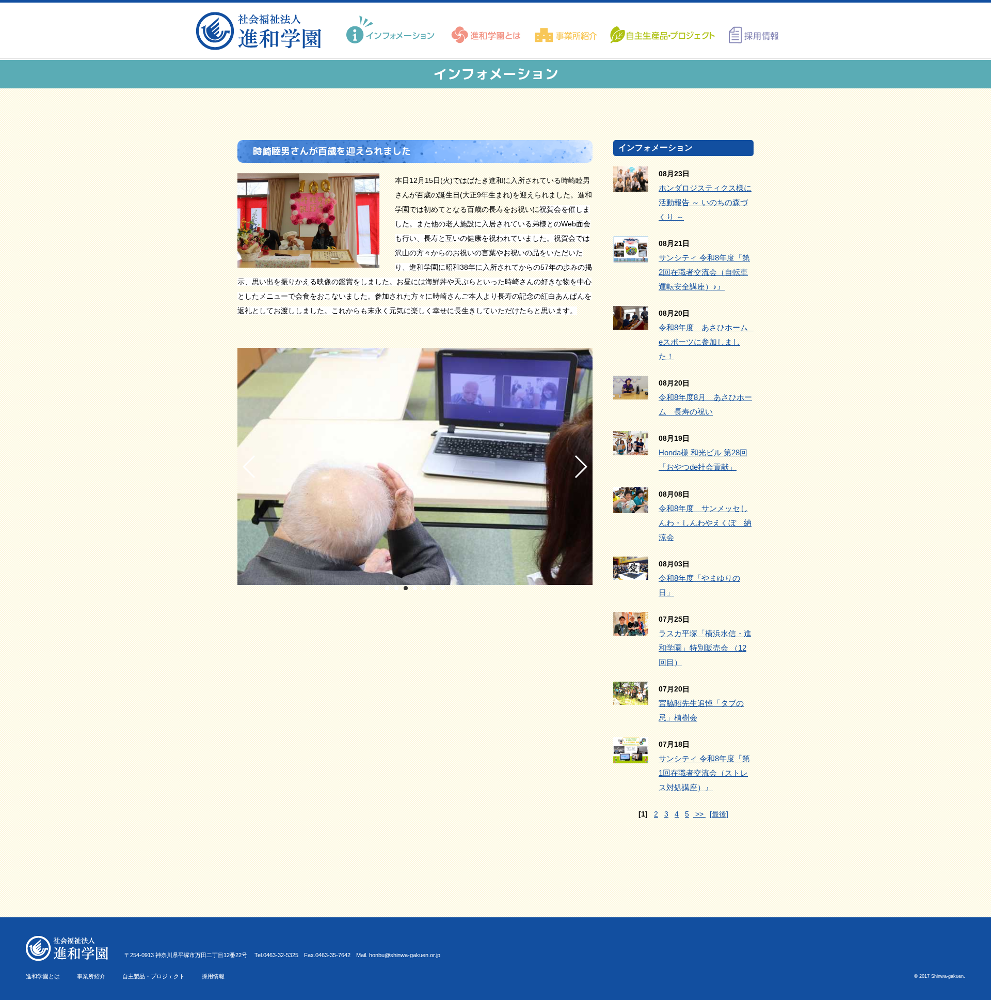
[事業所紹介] (566, 30)
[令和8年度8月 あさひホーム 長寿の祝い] (630, 392)
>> (699, 814)
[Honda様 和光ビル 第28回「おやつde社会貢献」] (630, 448)
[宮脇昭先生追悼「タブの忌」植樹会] (630, 698)
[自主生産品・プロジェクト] (661, 30)
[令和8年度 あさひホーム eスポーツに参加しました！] (630, 322)
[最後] (719, 814)
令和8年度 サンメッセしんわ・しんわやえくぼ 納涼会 (705, 523)
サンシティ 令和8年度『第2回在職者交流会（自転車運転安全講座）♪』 (704, 272)
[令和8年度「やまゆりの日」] (630, 572)
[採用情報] (750, 30)
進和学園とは (43, 976)
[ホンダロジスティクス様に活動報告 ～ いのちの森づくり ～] (630, 184)
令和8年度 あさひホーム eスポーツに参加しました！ (707, 342)
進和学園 (262, 31)
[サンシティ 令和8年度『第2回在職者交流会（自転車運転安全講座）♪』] (630, 255)
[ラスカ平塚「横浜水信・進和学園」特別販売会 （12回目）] (630, 628)
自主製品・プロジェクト (153, 976)
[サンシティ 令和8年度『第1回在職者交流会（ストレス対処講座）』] (630, 756)
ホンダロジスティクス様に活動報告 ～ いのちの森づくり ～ (705, 202)
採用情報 (213, 976)
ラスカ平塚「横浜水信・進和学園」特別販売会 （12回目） (705, 648)
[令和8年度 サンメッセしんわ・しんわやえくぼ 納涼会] (630, 506)
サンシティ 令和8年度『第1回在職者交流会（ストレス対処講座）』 (704, 773)
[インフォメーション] (392, 30)
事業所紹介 (91, 976)
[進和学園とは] (486, 30)
